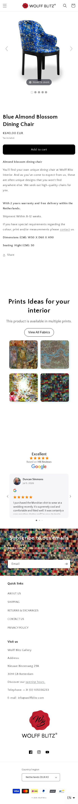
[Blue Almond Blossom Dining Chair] (32, 92)
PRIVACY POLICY (18, 627)
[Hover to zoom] (39, 50)
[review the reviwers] (14, 491)
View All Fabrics (39, 332)
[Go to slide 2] (39, 520)
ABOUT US (14, 593)
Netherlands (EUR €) (37, 777)
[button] (5, 6)
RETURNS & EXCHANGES (23, 610)
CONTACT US (16, 619)
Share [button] (10, 254)
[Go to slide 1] (36, 520)
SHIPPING (14, 602)
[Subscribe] (66, 563)
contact (65, 229)
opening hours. (35, 682)
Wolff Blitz (42, 798)
